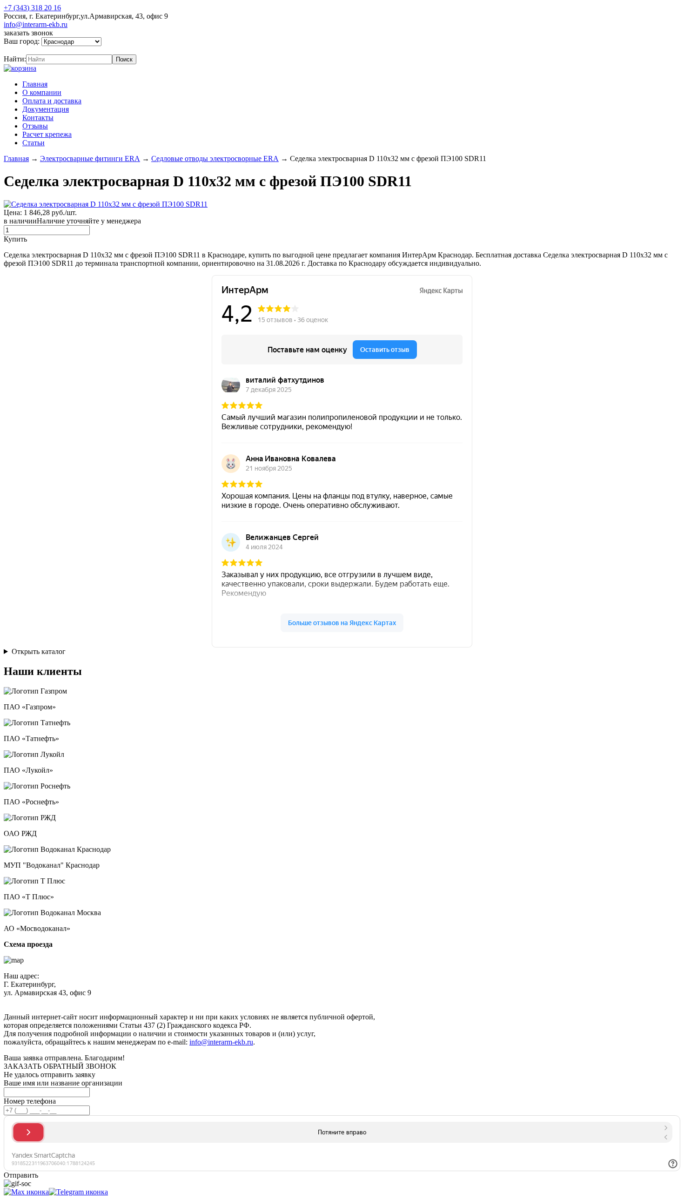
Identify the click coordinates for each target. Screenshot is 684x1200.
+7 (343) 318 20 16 (32, 8)
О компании (41, 92)
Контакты (38, 117)
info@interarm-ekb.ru (35, 24)
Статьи (33, 143)
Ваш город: (22, 41)
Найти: (15, 59)
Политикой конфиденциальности (217, 1001)
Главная (34, 84)
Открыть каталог (39, 651)
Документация (45, 109)
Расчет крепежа (47, 134)
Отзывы (35, 126)
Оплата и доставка (51, 101)
